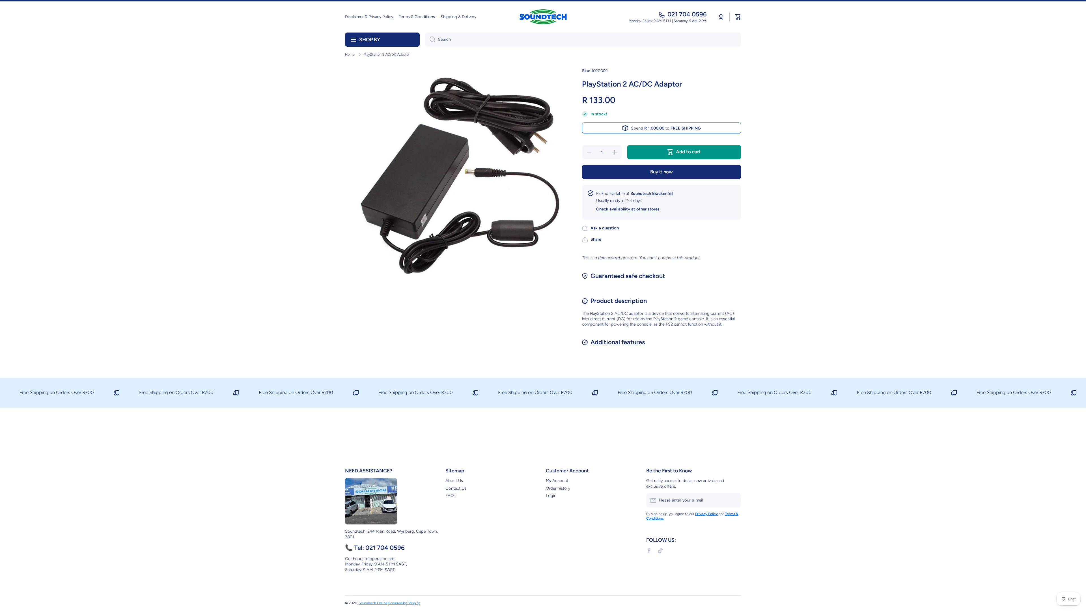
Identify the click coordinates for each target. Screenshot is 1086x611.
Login (551, 495)
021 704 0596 (687, 14)
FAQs (450, 495)
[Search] (430, 40)
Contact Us (455, 488)
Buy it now (661, 172)
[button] (738, 17)
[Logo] (543, 16)
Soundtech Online (373, 603)
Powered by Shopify (404, 603)
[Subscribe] (734, 500)
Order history (558, 488)
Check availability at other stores (628, 209)
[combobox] (583, 40)
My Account (557, 480)
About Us (454, 480)
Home (350, 54)
